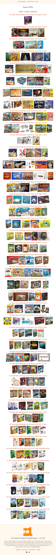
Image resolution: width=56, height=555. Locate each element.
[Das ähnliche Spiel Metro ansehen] (33, 187)
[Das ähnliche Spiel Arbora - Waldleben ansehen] (8, 56)
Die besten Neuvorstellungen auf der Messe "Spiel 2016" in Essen (28, 412)
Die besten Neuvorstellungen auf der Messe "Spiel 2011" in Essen (28, 351)
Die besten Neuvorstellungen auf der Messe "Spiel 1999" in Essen (28, 206)
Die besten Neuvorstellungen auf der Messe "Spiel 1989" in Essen (28, 87)
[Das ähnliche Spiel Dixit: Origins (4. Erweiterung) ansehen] (37, 381)
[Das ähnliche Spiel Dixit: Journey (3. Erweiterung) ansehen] (20, 369)
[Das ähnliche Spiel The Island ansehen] (42, 345)
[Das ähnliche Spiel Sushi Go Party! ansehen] (22, 430)
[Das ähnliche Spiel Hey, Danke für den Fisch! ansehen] (29, 260)
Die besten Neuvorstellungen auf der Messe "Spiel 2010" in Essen (28, 339)
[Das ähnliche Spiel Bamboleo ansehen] (7, 176)
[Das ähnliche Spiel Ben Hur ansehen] (25, 69)
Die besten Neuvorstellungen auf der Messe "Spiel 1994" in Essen (28, 147)
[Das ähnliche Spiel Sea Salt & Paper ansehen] (33, 490)
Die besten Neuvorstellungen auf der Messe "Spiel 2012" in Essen (28, 363)
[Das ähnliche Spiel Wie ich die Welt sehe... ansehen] (27, 272)
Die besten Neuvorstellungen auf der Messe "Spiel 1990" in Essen (28, 99)
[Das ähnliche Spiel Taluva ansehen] (31, 296)
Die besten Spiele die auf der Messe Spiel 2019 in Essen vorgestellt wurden (28, 448)
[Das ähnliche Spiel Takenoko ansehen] (33, 357)
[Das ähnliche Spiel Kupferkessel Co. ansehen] (44, 236)
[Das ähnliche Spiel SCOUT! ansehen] (14, 478)
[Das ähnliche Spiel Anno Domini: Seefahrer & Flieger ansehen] (23, 212)
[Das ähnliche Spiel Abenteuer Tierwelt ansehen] (31, 44)
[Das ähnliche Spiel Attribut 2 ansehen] (37, 272)
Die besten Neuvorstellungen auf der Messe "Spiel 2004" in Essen (28, 266)
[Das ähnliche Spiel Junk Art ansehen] (28, 418)
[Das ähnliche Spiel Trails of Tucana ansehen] (34, 454)
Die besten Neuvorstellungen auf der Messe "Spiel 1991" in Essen (28, 111)
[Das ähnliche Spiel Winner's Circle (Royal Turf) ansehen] (10, 284)
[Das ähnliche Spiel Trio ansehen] (20, 502)
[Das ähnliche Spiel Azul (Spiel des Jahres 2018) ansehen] (36, 430)
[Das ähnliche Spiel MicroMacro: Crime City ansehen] (14, 466)
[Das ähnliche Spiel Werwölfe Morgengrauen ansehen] (42, 393)
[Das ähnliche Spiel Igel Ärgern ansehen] (17, 116)
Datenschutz (32, 549)
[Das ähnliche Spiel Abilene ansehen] (33, 32)
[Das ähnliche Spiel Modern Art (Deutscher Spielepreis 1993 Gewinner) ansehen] (24, 140)
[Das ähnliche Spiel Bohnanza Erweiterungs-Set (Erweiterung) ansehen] (10, 187)
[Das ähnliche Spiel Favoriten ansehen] (15, 93)
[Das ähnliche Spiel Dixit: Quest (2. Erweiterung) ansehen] (11, 345)
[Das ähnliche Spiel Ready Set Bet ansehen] (26, 490)
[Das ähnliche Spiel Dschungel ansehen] (23, 32)
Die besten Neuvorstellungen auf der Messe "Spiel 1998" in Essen (28, 194)
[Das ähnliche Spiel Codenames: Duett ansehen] (29, 430)
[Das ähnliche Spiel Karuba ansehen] (37, 405)
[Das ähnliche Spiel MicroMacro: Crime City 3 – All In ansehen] (19, 490)
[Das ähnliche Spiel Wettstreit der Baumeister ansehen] (30, 152)
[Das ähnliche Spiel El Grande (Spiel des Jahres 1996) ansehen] (8, 164)
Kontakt (38, 549)
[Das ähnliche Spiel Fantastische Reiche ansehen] (41, 466)
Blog (37, 1)
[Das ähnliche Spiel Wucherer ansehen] (27, 128)
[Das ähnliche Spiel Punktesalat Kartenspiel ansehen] (27, 454)
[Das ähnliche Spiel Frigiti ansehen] (44, 357)
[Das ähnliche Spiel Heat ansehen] (41, 490)
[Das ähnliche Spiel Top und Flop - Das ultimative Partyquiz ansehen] (7, 321)
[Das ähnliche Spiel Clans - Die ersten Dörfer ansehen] (43, 248)
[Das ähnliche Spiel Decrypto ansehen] (43, 430)
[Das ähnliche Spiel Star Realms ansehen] (35, 393)
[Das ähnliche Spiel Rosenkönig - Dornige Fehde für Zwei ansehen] (25, 187)
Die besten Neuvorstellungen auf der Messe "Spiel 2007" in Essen (28, 303)
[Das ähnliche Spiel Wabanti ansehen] (41, 32)
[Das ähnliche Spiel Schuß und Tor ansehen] (47, 81)
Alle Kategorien (22, 1)
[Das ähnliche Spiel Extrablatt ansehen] (50, 116)
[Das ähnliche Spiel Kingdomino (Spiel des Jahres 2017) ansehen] (20, 418)
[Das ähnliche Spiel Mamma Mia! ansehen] (32, 212)
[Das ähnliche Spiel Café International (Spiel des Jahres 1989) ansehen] (34, 199)
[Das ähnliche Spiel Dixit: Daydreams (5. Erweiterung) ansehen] (20, 393)
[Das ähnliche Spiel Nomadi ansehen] (41, 164)
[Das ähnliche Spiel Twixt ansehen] (28, 20)
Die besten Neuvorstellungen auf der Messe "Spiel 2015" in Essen (28, 400)
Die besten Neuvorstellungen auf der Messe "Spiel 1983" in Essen (28, 14)
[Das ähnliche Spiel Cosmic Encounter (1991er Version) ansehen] (29, 116)
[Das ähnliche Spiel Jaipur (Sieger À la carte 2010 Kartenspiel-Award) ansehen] (15, 333)
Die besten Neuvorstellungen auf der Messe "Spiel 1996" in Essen (28, 170)
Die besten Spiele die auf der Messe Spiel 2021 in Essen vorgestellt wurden (28, 473)
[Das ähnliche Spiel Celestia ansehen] (44, 405)
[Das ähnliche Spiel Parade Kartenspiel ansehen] (41, 333)
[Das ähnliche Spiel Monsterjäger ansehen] (31, 81)
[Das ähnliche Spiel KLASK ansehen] (13, 405)
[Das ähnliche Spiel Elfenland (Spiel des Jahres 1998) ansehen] (16, 128)
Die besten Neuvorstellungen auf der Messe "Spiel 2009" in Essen (28, 327)
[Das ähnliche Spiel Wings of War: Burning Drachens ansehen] (24, 284)
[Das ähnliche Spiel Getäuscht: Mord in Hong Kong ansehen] (22, 405)
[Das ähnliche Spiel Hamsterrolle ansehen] (16, 224)
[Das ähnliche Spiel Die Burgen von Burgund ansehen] (27, 357)
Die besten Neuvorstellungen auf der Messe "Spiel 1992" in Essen (28, 123)
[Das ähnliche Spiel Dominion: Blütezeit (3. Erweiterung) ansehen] (18, 345)
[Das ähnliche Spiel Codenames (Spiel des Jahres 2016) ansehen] (21, 442)
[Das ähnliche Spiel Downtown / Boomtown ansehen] (27, 176)
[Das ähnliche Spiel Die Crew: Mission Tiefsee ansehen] (40, 478)
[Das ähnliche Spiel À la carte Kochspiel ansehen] (6, 93)
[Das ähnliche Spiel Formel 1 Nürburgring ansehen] (19, 44)
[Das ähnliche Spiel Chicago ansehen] (37, 56)
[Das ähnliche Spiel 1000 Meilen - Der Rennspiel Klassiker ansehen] (40, 44)
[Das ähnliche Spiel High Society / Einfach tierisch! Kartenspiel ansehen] (22, 260)
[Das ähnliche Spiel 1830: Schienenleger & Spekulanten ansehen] (49, 128)
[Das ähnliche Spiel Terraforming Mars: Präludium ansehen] (27, 442)
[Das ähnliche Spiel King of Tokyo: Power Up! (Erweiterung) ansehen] (26, 369)
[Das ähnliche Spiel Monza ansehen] (25, 224)
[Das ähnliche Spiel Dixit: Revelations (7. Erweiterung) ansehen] (15, 418)
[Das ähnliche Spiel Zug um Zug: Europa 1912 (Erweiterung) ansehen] (35, 333)
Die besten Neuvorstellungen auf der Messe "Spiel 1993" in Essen (28, 135)
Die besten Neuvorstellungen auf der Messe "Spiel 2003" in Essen (28, 254)
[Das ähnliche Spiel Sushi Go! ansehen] (27, 393)
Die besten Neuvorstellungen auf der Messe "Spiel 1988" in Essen (28, 75)
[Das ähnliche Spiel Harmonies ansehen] (27, 514)
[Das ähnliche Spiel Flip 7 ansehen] (20, 514)
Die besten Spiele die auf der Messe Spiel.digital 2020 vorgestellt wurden (28, 460)
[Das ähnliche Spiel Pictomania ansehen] (19, 357)
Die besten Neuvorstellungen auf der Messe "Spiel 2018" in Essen (28, 436)
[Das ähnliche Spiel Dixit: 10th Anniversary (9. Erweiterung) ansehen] (33, 442)
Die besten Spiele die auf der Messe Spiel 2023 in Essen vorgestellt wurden (28, 497)
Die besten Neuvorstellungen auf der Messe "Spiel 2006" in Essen (28, 291)
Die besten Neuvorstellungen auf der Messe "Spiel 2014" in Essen (28, 388)
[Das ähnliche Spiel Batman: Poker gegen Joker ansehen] (37, 93)
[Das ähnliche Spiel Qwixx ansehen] (41, 369)
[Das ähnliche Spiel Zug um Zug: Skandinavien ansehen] (16, 321)
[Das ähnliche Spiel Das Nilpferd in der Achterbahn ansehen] (49, 104)
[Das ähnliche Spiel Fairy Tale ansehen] (17, 284)
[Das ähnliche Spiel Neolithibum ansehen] (41, 116)
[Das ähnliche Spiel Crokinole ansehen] (15, 381)
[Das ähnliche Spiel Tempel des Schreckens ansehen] (35, 418)
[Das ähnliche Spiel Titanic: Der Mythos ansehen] (43, 199)
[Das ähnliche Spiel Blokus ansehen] (34, 224)
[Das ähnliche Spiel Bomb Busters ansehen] (34, 514)
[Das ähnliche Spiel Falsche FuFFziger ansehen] (44, 152)
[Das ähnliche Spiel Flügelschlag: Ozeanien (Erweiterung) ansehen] (27, 466)
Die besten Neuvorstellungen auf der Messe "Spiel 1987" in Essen (28, 63)
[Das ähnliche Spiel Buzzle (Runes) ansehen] (22, 152)
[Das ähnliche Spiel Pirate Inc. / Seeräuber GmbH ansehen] (47, 56)
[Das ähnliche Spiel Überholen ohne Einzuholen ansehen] (17, 176)
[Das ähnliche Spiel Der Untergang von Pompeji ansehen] (18, 272)
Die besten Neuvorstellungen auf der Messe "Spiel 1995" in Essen (28, 159)
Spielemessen (30, 1)
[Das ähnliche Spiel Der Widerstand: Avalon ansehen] (34, 369)
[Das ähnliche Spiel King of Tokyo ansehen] (26, 345)
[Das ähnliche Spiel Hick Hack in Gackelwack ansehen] (10, 236)
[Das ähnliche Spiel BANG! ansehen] (26, 248)
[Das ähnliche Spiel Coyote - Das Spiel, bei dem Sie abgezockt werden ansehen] (38, 260)
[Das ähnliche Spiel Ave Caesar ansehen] (20, 296)
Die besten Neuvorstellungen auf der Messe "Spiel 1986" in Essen (28, 51)
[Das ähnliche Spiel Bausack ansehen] (10, 69)
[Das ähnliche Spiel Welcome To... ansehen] (39, 442)
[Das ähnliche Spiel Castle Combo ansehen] (41, 514)
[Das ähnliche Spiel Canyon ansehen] (43, 187)
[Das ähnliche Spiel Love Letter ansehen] (15, 369)
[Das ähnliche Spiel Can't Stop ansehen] (7, 116)
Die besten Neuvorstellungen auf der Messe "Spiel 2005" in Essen (28, 279)
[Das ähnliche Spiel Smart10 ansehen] (20, 454)
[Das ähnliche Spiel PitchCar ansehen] (12, 260)
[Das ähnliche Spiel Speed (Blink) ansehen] (20, 164)
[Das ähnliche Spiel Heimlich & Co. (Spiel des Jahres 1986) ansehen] (15, 32)
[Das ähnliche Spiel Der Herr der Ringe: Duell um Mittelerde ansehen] (14, 514)
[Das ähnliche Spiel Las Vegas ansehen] (42, 381)
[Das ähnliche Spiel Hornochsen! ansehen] (9, 199)
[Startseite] (28, 531)
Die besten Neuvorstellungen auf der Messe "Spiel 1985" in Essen (28, 39)
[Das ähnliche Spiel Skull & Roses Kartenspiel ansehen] (30, 381)
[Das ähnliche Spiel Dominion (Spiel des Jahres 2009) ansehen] (49, 321)
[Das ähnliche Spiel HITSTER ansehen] (13, 490)
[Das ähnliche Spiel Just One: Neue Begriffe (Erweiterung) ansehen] (34, 466)
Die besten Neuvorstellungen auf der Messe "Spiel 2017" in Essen (28, 424)
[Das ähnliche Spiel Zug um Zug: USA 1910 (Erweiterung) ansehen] (10, 296)
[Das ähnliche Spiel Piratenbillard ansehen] (7, 104)
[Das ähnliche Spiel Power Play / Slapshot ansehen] (17, 187)
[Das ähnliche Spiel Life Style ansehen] (27, 93)
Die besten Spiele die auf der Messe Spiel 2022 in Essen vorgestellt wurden (28, 485)
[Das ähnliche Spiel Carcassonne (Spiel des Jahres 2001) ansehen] (8, 224)
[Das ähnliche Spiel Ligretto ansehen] (22, 81)
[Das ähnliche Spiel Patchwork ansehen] (14, 393)
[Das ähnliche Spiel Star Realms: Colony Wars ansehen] (30, 405)
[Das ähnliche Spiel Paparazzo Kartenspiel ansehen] (38, 152)
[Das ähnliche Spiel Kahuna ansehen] (26, 199)
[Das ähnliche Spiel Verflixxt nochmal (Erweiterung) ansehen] (38, 296)
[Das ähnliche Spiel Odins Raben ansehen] (33, 248)
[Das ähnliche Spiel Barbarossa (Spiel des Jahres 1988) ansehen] (39, 81)
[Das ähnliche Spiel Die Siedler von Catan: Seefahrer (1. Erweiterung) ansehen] (17, 199)
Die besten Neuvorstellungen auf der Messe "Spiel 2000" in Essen (28, 218)
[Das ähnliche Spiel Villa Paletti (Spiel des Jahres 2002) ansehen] (19, 236)
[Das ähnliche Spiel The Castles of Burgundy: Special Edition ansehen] (13, 502)
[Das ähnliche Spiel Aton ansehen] (45, 284)
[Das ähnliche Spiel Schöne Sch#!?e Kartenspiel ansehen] (8, 272)
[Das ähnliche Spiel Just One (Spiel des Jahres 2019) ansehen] (16, 442)
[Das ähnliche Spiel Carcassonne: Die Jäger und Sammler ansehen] (11, 248)
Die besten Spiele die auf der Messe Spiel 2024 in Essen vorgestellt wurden (28, 509)
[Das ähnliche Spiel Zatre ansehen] (39, 104)
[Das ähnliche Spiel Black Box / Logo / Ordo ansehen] (16, 104)
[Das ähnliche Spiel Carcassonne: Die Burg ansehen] (46, 260)
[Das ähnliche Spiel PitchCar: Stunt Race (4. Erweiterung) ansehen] (39, 321)
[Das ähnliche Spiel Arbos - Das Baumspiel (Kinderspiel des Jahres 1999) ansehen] (38, 212)
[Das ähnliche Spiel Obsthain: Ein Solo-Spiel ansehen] (20, 466)
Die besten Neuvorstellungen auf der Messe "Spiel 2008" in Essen (28, 315)
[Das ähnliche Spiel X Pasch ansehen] (50, 176)
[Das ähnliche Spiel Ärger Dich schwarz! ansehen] (44, 308)
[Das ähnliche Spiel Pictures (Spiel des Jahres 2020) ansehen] (42, 454)
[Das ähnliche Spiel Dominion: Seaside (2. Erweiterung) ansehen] (28, 333)
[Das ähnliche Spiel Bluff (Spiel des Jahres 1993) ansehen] (34, 345)
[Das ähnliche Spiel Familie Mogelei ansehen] (50, 164)
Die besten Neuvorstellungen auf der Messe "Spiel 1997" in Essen (28, 182)
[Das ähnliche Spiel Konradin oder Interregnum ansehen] (36, 140)
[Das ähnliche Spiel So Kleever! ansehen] (20, 478)
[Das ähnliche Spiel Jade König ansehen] (25, 56)
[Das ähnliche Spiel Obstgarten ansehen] (45, 224)
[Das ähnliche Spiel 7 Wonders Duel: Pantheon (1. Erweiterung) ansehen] (41, 418)
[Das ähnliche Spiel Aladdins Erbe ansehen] (49, 69)
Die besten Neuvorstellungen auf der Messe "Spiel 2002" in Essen (28, 242)
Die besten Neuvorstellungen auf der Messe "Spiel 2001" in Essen (28, 230)
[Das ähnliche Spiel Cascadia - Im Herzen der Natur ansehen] (33, 478)
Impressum (25, 549)
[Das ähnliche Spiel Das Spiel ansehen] (15, 56)
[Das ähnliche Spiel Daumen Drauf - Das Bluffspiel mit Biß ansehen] (40, 176)
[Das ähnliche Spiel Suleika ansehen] (29, 308)
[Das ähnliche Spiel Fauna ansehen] (27, 321)
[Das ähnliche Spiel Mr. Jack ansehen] (44, 296)
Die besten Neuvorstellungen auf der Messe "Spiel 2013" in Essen (28, 376)
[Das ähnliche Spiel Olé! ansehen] (30, 164)
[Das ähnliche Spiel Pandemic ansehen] (37, 308)
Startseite (18, 549)
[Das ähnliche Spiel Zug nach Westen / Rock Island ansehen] (42, 69)
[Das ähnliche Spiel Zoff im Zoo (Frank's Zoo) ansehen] (44, 212)
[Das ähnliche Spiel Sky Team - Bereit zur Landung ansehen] (27, 502)
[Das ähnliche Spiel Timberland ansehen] (47, 93)
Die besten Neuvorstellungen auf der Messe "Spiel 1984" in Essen (28, 27)
